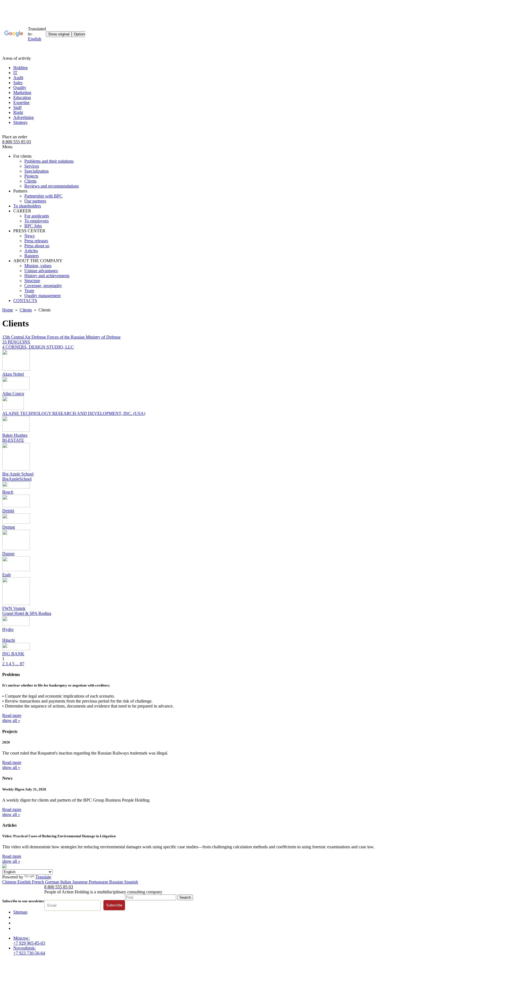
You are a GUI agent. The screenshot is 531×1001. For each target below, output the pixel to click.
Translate (43, 877)
